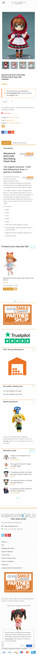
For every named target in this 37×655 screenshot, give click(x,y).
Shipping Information (7, 548)
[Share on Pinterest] (9, 132)
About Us (4, 542)
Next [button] (32, 35)
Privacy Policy (5, 555)
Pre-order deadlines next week (12, 394)
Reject (22, 645)
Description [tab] (6, 143)
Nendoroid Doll (9, 120)
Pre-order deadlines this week (12, 391)
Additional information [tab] (19, 143)
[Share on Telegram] (6, 132)
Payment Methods (7, 551)
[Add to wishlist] (3, 126)
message (6, 441)
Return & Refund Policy (8, 558)
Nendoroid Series (13, 117)
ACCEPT (29, 645)
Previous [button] (4, 35)
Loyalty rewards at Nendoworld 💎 (12, 568)
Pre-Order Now (8, 289)
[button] (34, 68)
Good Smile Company (13, 123)
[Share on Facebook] (2, 132)
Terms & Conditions (7, 561)
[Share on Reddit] (12, 132)
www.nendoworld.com (11, 526)
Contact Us (4, 564)
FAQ (2, 545)
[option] (18, 35)
